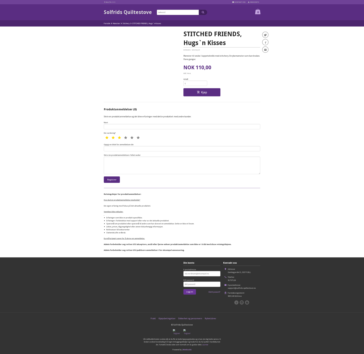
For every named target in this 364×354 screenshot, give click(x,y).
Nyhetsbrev (210, 318)
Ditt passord (188, 280)
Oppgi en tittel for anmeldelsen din (119, 144)
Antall (185, 79)
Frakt (153, 318)
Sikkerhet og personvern (190, 318)
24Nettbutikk (187, 349)
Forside (107, 23)
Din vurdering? (110, 133)
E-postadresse (189, 269)
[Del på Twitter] (265, 35)
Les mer (205, 344)
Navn (106, 122)
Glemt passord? (214, 292)
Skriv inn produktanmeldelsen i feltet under (122, 155)
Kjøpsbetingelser (167, 318)
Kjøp (204, 92)
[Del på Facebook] (265, 42)
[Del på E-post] (265, 49)
